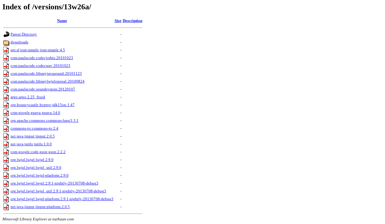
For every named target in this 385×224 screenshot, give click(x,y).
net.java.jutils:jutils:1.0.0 (31, 144)
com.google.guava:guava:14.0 (35, 112)
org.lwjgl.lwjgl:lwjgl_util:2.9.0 (36, 167)
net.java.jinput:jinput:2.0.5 (33, 136)
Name (62, 20)
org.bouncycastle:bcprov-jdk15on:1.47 (43, 105)
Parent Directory (24, 34)
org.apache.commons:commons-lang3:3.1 (45, 120)
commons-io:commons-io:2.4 (34, 128)
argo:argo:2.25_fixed (28, 97)
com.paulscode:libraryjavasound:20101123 (46, 73)
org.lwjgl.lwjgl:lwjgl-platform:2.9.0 (40, 175)
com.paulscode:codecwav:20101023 (40, 65)
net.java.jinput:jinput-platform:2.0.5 (40, 206)
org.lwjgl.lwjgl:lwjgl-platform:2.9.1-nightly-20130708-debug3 (62, 199)
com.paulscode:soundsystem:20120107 (43, 89)
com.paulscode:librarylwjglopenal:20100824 (48, 81)
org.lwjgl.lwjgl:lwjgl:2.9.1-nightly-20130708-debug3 (54, 183)
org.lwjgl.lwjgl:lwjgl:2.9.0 (32, 159)
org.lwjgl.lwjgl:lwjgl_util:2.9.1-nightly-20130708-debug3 (58, 191)
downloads (19, 42)
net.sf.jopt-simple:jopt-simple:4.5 (38, 50)
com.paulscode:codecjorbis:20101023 (42, 57)
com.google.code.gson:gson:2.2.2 (38, 152)
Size (118, 20)
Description (132, 20)
